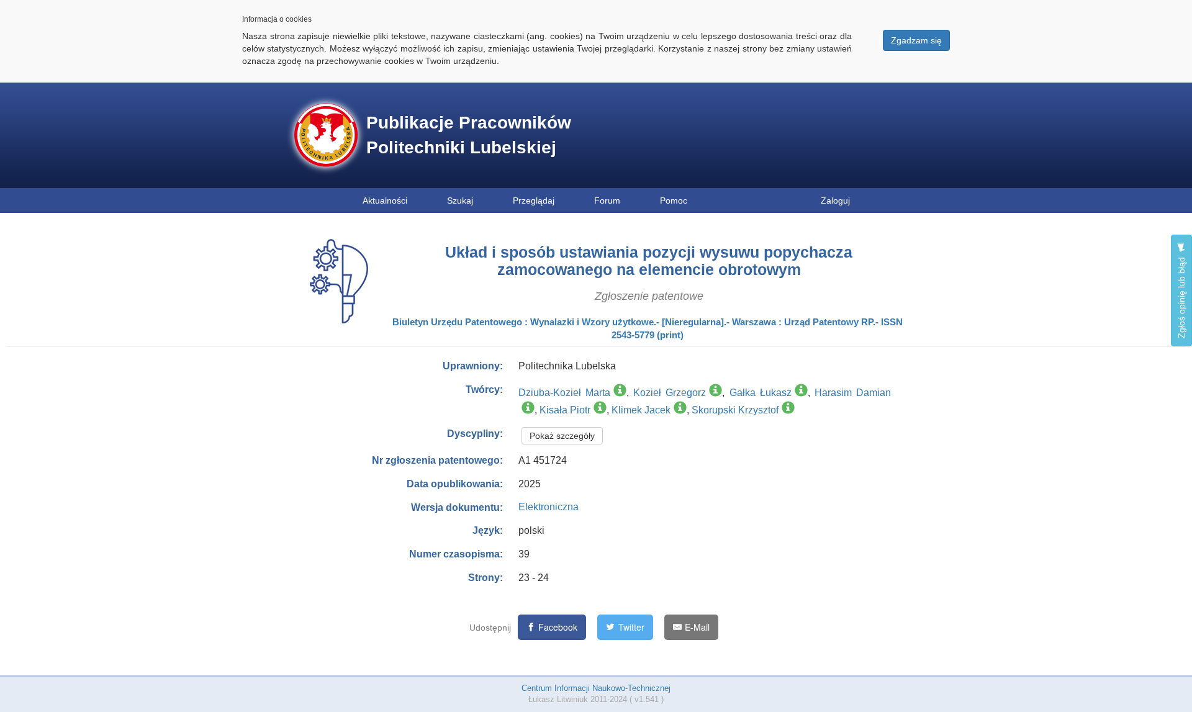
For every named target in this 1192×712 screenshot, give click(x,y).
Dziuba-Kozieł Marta (564, 392)
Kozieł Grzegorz (669, 392)
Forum (607, 200)
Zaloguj (835, 200)
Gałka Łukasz (760, 392)
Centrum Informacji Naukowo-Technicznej (596, 688)
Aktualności (385, 200)
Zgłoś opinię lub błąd (1181, 296)
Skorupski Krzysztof (735, 410)
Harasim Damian (853, 392)
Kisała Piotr (565, 410)
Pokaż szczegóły (562, 436)
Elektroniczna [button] (548, 507)
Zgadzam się (916, 40)
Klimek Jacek (641, 410)
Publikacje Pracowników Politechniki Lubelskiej (468, 135)
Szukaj (460, 200)
